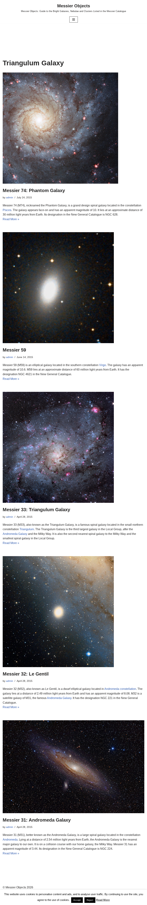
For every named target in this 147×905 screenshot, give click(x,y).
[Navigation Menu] (73, 19)
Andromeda (10, 839)
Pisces (7, 210)
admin (9, 197)
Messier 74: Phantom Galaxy (34, 190)
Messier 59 (14, 350)
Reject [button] (90, 900)
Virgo (102, 365)
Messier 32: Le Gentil (26, 674)
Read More (103, 899)
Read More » (11, 219)
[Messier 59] (73, 287)
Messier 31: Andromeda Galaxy (37, 820)
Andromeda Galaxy (15, 533)
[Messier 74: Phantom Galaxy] (73, 127)
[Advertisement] (73, 33)
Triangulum (27, 529)
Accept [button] (77, 900)
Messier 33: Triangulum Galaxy (36, 509)
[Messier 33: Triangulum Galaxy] (73, 447)
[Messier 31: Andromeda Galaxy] (73, 766)
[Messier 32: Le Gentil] (73, 611)
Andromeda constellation (120, 688)
